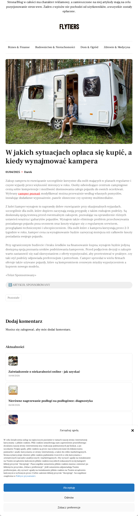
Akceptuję (69, 487)
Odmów (69, 497)
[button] (132, 430)
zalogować (27, 330)
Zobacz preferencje (69, 507)
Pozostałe (13, 298)
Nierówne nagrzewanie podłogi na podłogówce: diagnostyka (50, 401)
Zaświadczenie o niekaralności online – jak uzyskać (44, 372)
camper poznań (29, 194)
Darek (28, 172)
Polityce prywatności (25, 476)
